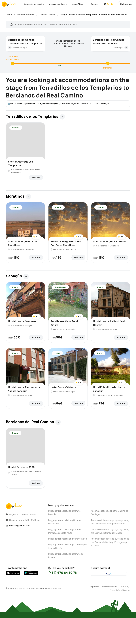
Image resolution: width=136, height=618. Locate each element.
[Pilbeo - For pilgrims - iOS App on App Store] (13, 575)
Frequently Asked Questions (120, 590)
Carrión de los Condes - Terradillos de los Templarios (25, 41)
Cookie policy (124, 587)
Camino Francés (47, 14)
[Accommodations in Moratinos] (108, 63)
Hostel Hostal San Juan (22, 321)
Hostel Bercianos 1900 (21, 467)
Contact (94, 4)
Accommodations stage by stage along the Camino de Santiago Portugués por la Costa (110, 542)
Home (9, 14)
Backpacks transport (33, 4)
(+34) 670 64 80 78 (62, 572)
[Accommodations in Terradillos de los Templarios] (12, 63)
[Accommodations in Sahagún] (26, 276)
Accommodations (57, 4)
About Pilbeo (78, 4)
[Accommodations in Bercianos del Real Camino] (58, 422)
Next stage (118, 47)
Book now (35, 177)
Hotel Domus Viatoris (63, 387)
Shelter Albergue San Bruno (109, 241)
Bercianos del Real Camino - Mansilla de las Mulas (109, 41)
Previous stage (20, 47)
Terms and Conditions (109, 587)
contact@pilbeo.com (19, 525)
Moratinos (107, 68)
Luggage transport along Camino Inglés (67, 538)
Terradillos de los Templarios (12, 58)
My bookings (126, 4)
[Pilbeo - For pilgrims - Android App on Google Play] (31, 575)
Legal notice (94, 587)
